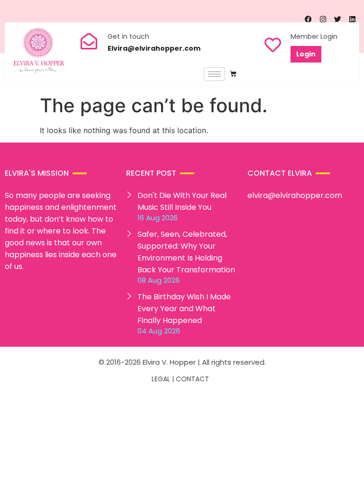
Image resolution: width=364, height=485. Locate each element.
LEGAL (161, 379)
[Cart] (233, 74)
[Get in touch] (89, 41)
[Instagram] (323, 19)
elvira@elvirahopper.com (294, 195)
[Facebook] (308, 19)
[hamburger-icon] (214, 74)
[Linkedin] (352, 19)
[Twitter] (337, 19)
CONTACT (192, 379)
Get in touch (128, 36)
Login (306, 54)
